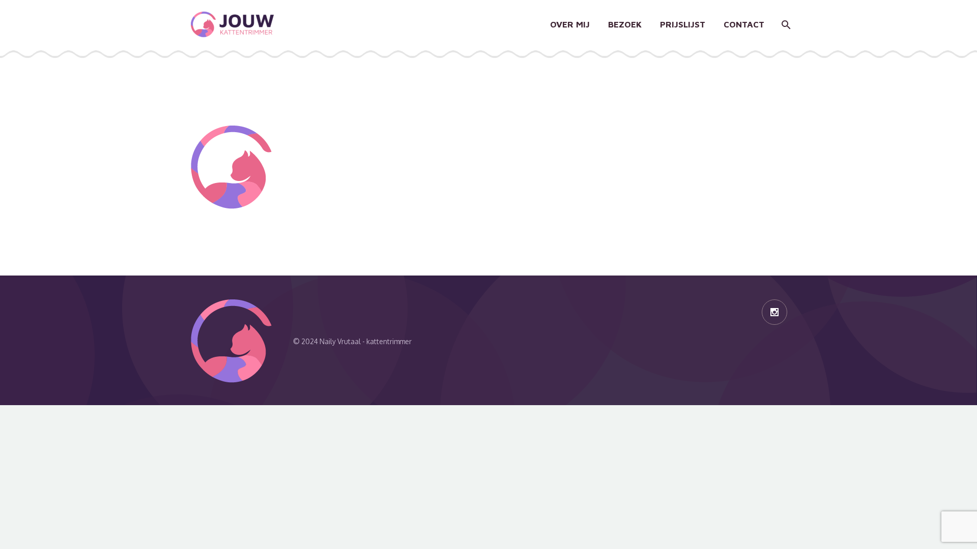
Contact (744, 24)
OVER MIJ (570, 24)
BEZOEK (625, 24)
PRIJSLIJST (682, 24)
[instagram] (774, 312)
